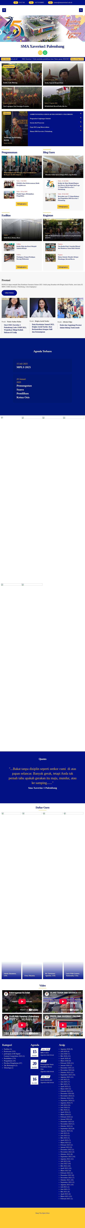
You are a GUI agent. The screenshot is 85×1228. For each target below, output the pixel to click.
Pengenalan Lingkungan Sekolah (40, 118)
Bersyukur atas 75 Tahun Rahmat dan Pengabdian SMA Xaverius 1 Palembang (68, 198)
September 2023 (66, 1128)
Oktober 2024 (65, 1098)
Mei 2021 (64, 1192)
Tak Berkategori (9, 1065)
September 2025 (66, 1075)
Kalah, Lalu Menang (10, 83)
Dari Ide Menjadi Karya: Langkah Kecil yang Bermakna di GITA (63, 236)
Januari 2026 (65, 1065)
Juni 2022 (64, 1163)
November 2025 (66, 1070)
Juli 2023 (64, 1133)
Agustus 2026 (65, 1049)
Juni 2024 (64, 1107)
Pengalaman (8, 1061)
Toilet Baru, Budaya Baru (12, 238)
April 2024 (64, 1112)
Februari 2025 (65, 1091)
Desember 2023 (66, 1121)
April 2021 (64, 1194)
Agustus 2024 (65, 1103)
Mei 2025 (64, 1084)
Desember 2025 (66, 1068)
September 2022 (66, 1156)
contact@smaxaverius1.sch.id (63, 2)
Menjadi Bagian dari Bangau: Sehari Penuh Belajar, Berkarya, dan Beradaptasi (20, 173)
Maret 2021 (65, 1196)
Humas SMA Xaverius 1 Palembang (41, 131)
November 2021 (66, 1177)
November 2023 (66, 1124)
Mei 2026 (64, 1056)
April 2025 (64, 1086)
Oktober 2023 (65, 1126)
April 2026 (64, 1058)
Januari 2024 (65, 1119)
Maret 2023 (65, 1142)
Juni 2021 (64, 1189)
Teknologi (7, 1068)
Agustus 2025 (65, 1077)
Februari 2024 (65, 1117)
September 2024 (66, 1100)
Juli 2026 (64, 1051)
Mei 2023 (64, 1138)
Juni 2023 (64, 1135)
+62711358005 (39, 2)
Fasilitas (6, 1049)
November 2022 (66, 1152)
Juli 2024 (64, 1105)
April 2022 (64, 1168)
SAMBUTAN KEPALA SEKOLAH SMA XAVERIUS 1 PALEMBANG (51, 114)
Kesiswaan (7, 1051)
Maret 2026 (65, 1061)
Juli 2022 (64, 1161)
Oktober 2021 (65, 1180)
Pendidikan (8, 1058)
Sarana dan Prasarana (37, 123)
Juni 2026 (64, 1054)
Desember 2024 (66, 1093)
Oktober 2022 (65, 1154)
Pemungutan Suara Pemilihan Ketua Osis (47, 1067)
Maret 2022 (65, 1170)
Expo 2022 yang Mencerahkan (39, 127)
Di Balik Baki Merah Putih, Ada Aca (56, 106)
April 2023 (64, 1140)
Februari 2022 (65, 1173)
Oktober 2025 (65, 1072)
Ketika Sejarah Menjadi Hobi (54, 83)
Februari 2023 (65, 1145)
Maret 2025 (65, 1089)
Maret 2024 (65, 1114)
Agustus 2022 (65, 1159)
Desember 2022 (66, 1149)
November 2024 (66, 1096)
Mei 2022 (64, 1166)
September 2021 (66, 1182)
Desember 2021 (66, 1175)
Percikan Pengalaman (11, 1063)
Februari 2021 (65, 1199)
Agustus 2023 (65, 1131)
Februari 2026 (65, 1063)
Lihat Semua (9, 293)
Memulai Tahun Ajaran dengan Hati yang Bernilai (61, 174)
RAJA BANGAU (46, 1080)
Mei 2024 (64, 1110)
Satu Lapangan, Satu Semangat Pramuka (16, 106)
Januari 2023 (65, 1147)
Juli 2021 (64, 1187)
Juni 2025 (64, 1082)
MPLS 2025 (24, 367)
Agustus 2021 (65, 1184)
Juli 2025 (64, 1079)
